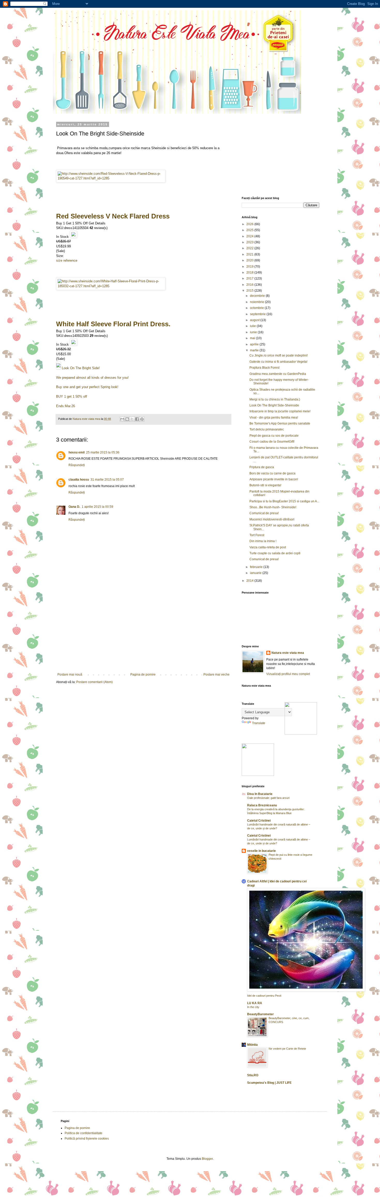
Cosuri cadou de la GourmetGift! (271, 441)
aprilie (255, 344)
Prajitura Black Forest (264, 367)
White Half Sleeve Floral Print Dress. (113, 324)
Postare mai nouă (69, 674)
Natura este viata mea (287, 653)
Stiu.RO (252, 1075)
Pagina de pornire (143, 674)
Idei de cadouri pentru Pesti (264, 995)
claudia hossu (79, 479)
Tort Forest (256, 535)
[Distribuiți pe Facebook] (137, 419)
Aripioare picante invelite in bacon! (273, 479)
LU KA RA (254, 1003)
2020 (250, 260)
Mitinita (252, 1045)
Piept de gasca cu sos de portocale (274, 435)
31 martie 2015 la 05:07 (107, 479)
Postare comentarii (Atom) (94, 682)
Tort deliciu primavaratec (266, 429)
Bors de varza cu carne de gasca (272, 473)
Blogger (207, 1159)
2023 (250, 242)
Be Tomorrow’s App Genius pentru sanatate (279, 423)
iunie (254, 332)
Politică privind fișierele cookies (87, 1138)
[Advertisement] (143, 634)
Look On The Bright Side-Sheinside (274, 405)
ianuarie (256, 573)
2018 (250, 272)
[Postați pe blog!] (127, 419)
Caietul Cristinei (259, 820)
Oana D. (74, 507)
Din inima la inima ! (262, 541)
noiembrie (257, 302)
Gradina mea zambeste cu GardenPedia (277, 374)
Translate (258, 723)
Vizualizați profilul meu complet (288, 674)
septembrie (258, 314)
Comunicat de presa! (264, 513)
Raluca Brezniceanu (262, 805)
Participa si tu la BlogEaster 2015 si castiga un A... (284, 501)
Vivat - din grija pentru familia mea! (273, 417)
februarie (256, 567)
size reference (66, 260)
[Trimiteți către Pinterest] (142, 419)
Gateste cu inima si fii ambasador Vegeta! (278, 361)
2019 (250, 266)
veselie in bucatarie (261, 851)
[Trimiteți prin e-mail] (122, 419)
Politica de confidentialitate (83, 1133)
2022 (250, 248)
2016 (250, 284)
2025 (250, 230)
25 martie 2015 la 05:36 (102, 452)
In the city (253, 1007)
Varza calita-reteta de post (267, 547)
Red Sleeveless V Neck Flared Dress (113, 216)
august (255, 320)
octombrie (257, 308)
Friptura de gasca (261, 467)
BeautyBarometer (260, 1014)
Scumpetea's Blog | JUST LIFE (269, 1083)
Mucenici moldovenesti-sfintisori (271, 519)
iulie (253, 326)
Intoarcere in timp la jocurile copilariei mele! (279, 411)
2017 (250, 278)
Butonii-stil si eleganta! (265, 485)
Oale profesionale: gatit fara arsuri (268, 797)
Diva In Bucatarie (259, 794)
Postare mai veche (216, 674)
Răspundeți (77, 465)
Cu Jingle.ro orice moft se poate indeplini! (278, 355)
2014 (250, 580)
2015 (250, 290)
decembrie (258, 296)
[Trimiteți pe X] (132, 419)
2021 (250, 254)
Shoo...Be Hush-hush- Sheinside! (272, 507)
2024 (250, 236)
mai (253, 338)
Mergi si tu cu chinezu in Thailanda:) (274, 399)
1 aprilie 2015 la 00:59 (97, 507)
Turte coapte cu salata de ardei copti (274, 553)
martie (255, 350)
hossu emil (77, 452)
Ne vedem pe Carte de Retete (287, 1048)
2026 (250, 224)
